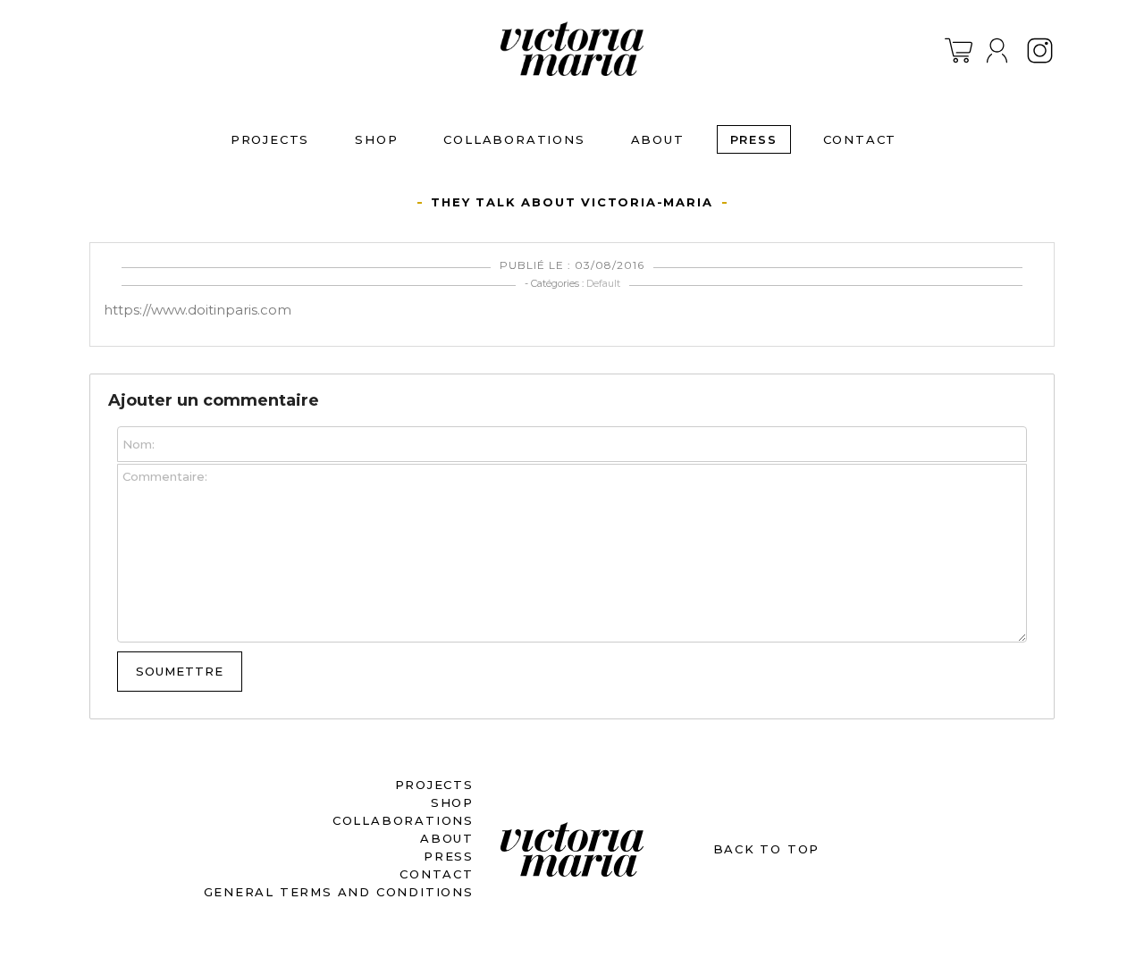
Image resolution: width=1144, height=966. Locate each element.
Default (603, 283)
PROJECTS (270, 139)
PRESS (754, 139)
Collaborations (514, 139)
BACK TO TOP (766, 849)
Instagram (1040, 50)
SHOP (376, 139)
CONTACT (860, 139)
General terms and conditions (339, 892)
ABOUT (658, 139)
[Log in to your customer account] (996, 50)
